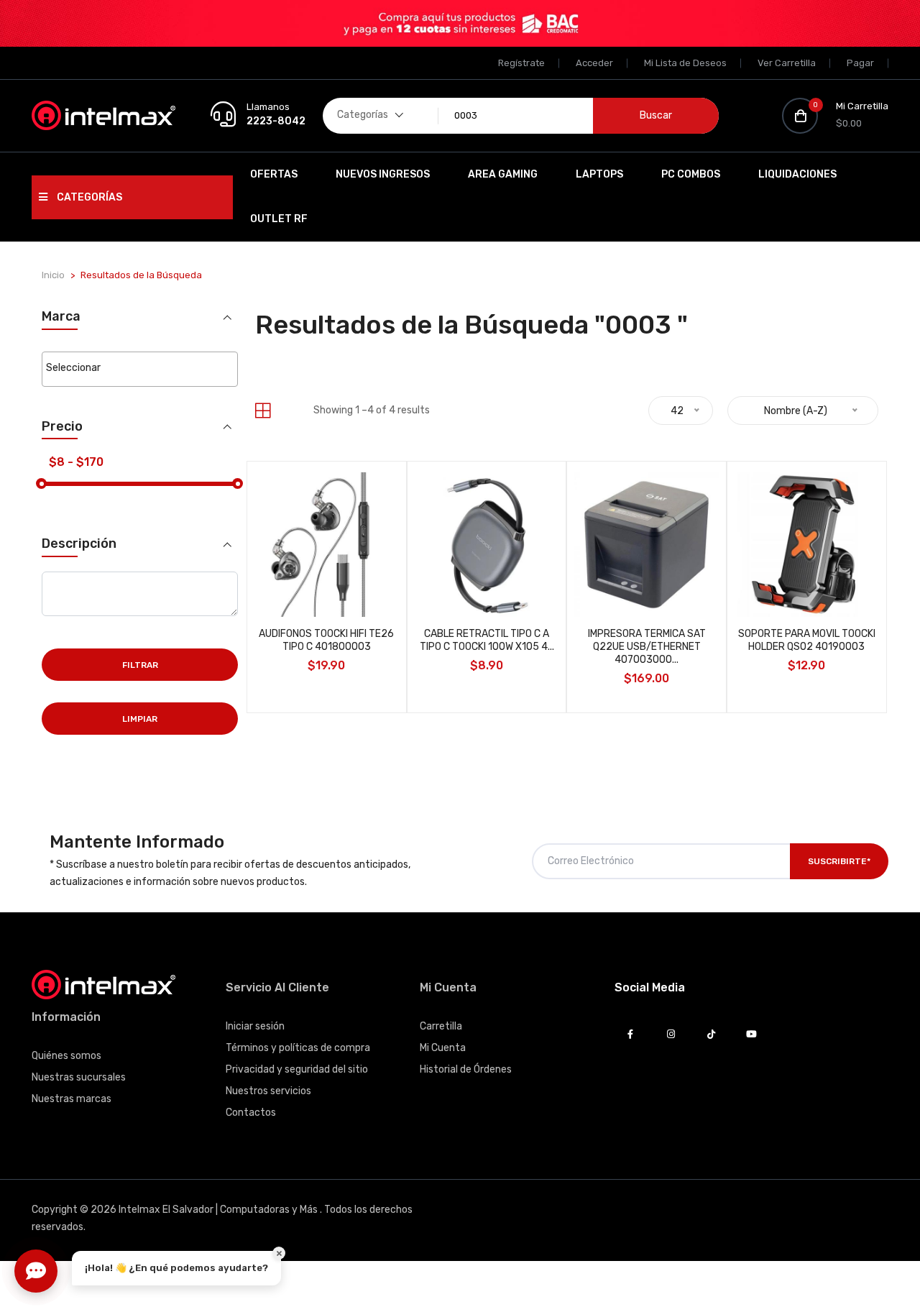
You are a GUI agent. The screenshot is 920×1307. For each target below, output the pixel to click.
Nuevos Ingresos (383, 174)
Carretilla (441, 1026)
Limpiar (139, 719)
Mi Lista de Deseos (685, 63)
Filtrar (140, 665)
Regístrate (521, 63)
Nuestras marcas (71, 1099)
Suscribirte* (839, 861)
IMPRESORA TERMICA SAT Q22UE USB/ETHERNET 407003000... (647, 647)
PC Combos (690, 174)
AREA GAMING (503, 174)
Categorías (88, 197)
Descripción (79, 543)
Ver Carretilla (787, 63)
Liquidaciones (797, 174)
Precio (62, 426)
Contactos (251, 1112)
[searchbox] (140, 368)
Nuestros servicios (268, 1091)
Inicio (53, 275)
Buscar (656, 115)
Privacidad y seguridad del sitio (297, 1069)
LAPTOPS (599, 174)
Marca (61, 316)
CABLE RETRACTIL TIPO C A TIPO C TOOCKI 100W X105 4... (487, 640)
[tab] (262, 411)
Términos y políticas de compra (298, 1048)
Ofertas (274, 174)
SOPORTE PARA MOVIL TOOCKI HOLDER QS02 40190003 (806, 640)
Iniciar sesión (255, 1026)
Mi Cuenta (443, 1048)
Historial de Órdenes (466, 1069)
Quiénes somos (66, 1056)
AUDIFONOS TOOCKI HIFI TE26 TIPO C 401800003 (326, 640)
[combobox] (140, 369)
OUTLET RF (279, 219)
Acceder (594, 63)
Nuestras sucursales (79, 1077)
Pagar (860, 63)
